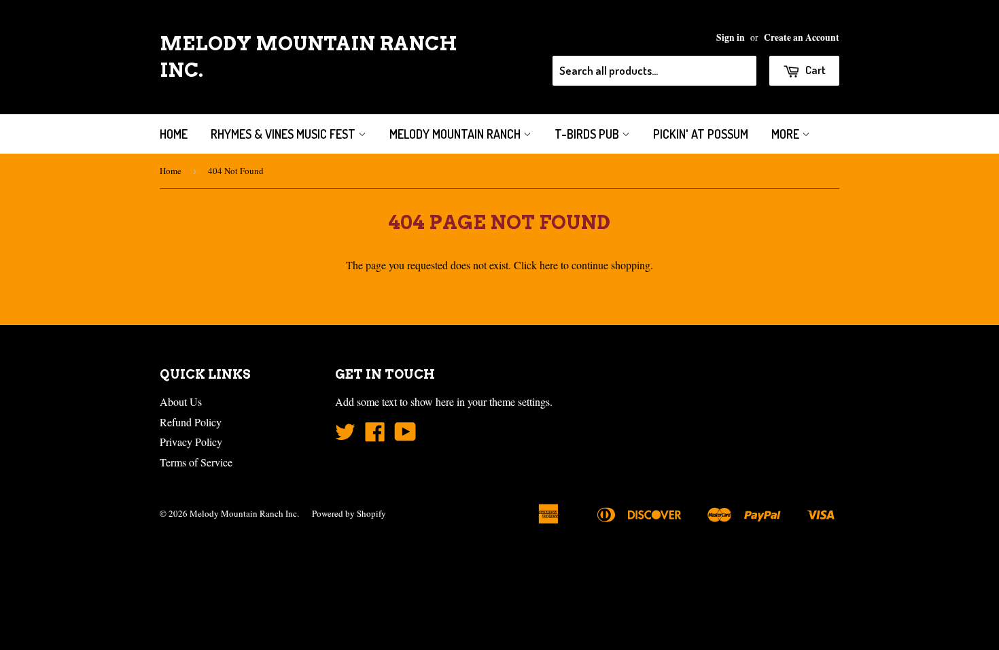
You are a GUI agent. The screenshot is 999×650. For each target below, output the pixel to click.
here (549, 265)
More (786, 133)
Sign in (730, 37)
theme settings (519, 401)
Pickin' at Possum (700, 133)
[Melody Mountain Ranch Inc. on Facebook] (375, 435)
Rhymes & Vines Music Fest (284, 133)
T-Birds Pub (588, 133)
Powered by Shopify (349, 513)
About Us (181, 401)
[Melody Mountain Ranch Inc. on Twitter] (345, 435)
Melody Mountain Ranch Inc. (308, 57)
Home (174, 133)
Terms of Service (196, 462)
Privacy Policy (191, 441)
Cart (814, 70)
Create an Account (801, 37)
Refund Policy (191, 422)
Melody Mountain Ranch (456, 133)
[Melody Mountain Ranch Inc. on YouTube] (405, 435)
